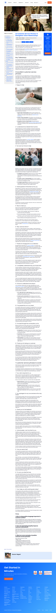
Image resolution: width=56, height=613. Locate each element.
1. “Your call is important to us (9, 63)
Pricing (32, 2)
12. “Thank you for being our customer (9, 59)
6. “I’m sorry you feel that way (9, 72)
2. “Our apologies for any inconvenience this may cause (9, 65)
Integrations (21, 2)
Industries (26, 2)
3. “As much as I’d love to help (9, 42)
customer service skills (19, 286)
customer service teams (34, 191)
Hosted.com (19, 610)
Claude (27, 42)
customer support (30, 139)
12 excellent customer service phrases (8, 37)
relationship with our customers (28, 256)
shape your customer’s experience (31, 49)
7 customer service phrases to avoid (9, 61)
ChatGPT (23, 42)
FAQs (6, 75)
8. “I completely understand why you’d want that (9, 51)
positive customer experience (34, 122)
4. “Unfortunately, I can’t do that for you (9, 69)
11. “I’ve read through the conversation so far (9, 57)
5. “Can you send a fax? (9, 70)
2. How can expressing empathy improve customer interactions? (9, 79)
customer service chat (35, 240)
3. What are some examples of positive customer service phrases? (9, 81)
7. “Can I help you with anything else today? (9, 74)
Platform (14, 2)
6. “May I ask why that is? (9, 47)
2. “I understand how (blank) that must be (9, 40)
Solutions (9, 2)
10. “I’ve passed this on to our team (9, 55)
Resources (36, 2)
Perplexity (31, 42)
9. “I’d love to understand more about (9, 53)
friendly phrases (25, 223)
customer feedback (30, 245)
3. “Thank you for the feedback (9, 67)
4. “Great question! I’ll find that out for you (9, 44)
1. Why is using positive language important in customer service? (9, 77)
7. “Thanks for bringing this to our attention (9, 49)
